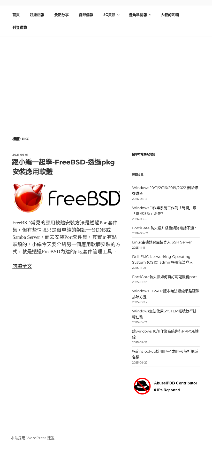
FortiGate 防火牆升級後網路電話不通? (164, 228)
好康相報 (37, 14)
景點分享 (61, 14)
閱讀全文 (22, 266)
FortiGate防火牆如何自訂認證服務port (164, 276)
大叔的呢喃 (170, 14)
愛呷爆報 (86, 14)
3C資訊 (109, 14)
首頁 (16, 14)
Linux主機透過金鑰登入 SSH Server (162, 242)
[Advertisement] (106, 75)
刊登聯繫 (19, 27)
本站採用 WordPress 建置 (33, 438)
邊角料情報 (138, 14)
